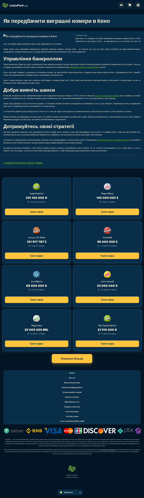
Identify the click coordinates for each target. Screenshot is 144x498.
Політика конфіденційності (72, 387)
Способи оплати (72, 416)
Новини (72, 373)
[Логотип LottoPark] (15, 5)
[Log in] (121, 5)
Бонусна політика (72, 397)
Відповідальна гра (72, 402)
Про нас (72, 378)
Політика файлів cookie (72, 392)
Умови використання (72, 383)
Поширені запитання (72, 407)
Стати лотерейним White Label (72, 421)
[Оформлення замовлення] (130, 5)
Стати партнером (72, 412)
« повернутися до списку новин (23, 162)
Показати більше (72, 358)
